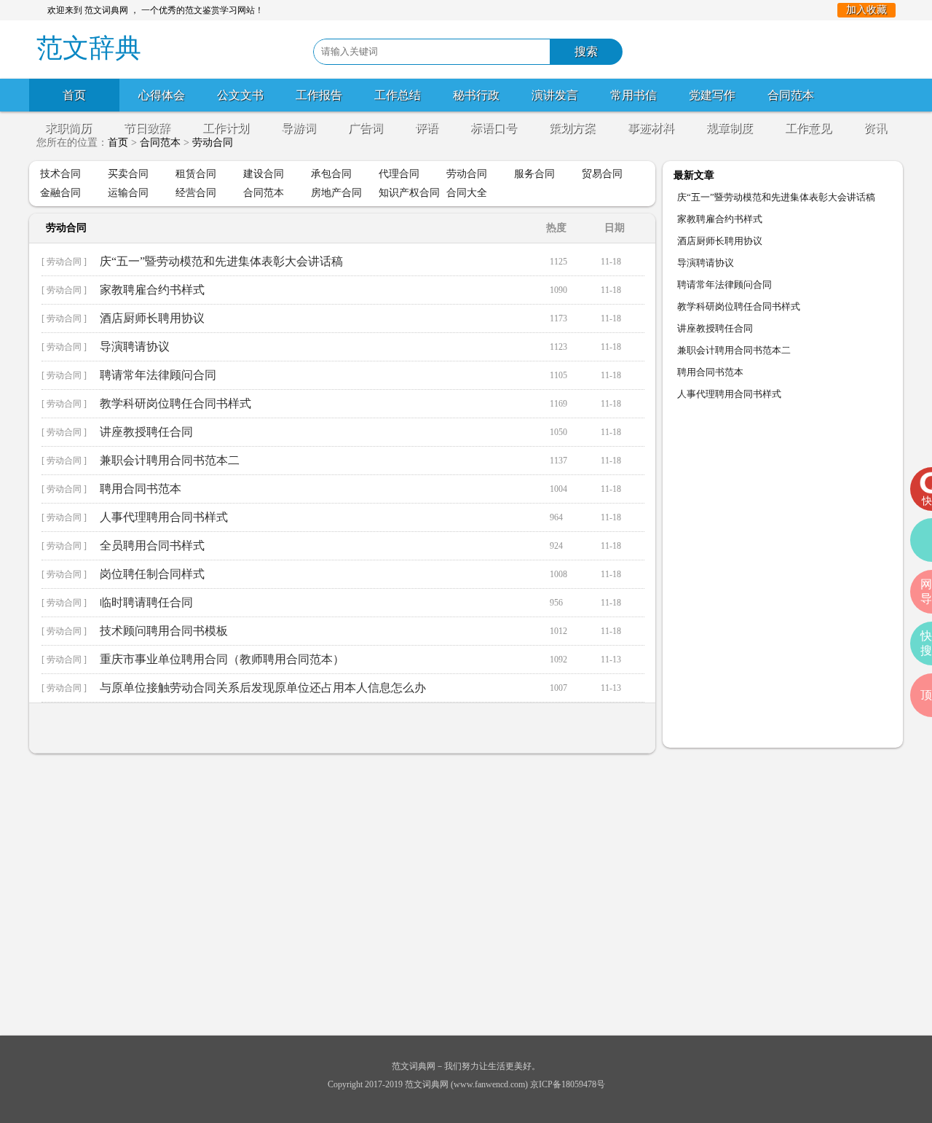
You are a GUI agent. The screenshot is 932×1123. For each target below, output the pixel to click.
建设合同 (263, 173)
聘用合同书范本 (140, 488)
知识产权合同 (409, 192)
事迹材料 (651, 128)
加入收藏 (866, 9)
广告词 (365, 128)
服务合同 (534, 173)
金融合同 (60, 192)
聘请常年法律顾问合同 (158, 375)
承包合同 (331, 173)
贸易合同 (602, 173)
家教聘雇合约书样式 (152, 289)
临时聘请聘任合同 (146, 602)
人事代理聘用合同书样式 (164, 517)
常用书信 (633, 95)
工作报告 (319, 95)
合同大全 (466, 192)
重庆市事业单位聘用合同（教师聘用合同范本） (222, 659)
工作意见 (808, 128)
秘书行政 (476, 95)
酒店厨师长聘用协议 (152, 318)
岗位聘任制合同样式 (152, 574)
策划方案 (572, 128)
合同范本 (790, 95)
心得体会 (161, 95)
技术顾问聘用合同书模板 (164, 631)
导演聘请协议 (135, 346)
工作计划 (225, 128)
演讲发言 (555, 95)
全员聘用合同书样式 (152, 545)
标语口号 (493, 128)
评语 (426, 128)
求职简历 (68, 128)
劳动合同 (466, 173)
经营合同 (195, 192)
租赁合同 (195, 173)
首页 (74, 95)
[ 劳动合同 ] (64, 262)
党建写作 (712, 95)
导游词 (298, 128)
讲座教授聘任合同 (146, 432)
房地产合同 (336, 192)
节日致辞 (147, 128)
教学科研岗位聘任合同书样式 (175, 403)
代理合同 (399, 173)
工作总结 (397, 95)
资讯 (875, 128)
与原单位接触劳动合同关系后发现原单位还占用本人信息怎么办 (263, 687)
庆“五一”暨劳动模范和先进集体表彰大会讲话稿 (221, 261)
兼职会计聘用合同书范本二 (170, 460)
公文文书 (240, 95)
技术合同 (60, 173)
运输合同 (128, 192)
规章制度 (729, 128)
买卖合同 (128, 173)
